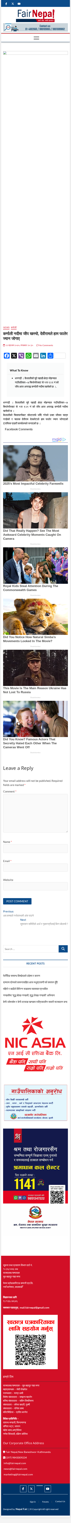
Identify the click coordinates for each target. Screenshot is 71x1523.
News (6, 327)
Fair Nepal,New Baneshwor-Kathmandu (28, 1451)
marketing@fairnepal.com (18, 1474)
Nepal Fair (21, 1508)
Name (7, 841)
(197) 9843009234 (16, 1457)
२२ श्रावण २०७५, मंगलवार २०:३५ (19, 345)
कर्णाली (14, 327)
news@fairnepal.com (15, 1468)
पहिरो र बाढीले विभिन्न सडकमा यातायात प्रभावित (25, 988)
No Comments (46, 345)
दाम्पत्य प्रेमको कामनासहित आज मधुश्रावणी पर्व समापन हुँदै (30, 982)
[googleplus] (39, 1485)
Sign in (33, 1502)
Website (8, 879)
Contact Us (60, 1501)
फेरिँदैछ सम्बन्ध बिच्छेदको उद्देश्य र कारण (21, 975)
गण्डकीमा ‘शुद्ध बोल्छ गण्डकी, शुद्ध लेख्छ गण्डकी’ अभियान (29, 995)
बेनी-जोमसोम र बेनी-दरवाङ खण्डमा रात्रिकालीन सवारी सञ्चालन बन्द (35, 1001)
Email (7, 861)
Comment (9, 791)
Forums (45, 1502)
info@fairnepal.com (15, 1463)
